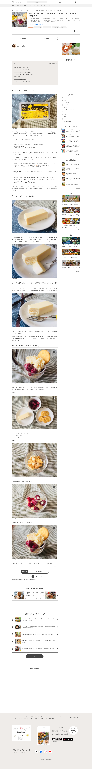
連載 (19, 718)
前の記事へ (23, 38)
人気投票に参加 (51, 718)
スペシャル (43, 718)
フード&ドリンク (60, 716)
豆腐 (37, 5)
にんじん (41, 5)
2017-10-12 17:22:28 (30, 147)
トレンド (64, 2)
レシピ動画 (59, 2)
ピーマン (21, 5)
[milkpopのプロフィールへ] (35, 45)
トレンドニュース (18, 716)
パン (50, 5)
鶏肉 (52, 5)
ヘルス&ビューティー (50, 716)
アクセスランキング (35, 718)
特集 (15, 718)
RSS (65, 750)
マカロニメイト (26, 718)
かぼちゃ (25, 5)
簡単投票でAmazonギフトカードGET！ (37, 24)
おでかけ (37, 716)
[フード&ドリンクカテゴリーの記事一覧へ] (30, 27)
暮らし (42, 716)
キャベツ (34, 5)
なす (18, 5)
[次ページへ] (40, 576)
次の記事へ (46, 38)
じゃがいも (46, 5)
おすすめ (69, 2)
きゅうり (29, 5)
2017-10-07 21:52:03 (30, 182)
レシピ (25, 716)
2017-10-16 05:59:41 (36, 166)
